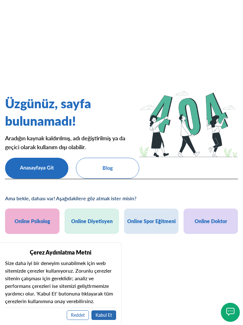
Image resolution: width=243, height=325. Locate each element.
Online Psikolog (32, 221)
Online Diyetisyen (92, 221)
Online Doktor (211, 221)
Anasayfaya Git (37, 167)
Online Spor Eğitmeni (151, 221)
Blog (108, 168)
